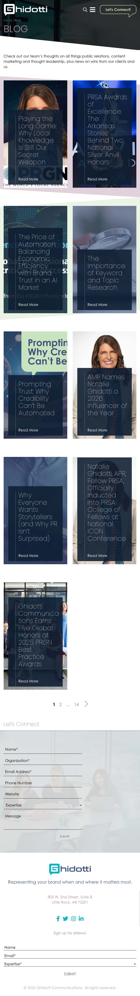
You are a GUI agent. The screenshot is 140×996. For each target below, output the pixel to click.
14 (76, 704)
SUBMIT (70, 974)
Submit (64, 836)
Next (85, 704)
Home (8, 20)
